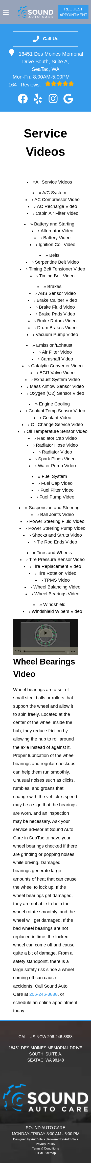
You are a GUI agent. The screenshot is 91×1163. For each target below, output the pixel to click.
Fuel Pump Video (56, 497)
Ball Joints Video (57, 514)
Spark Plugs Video (57, 458)
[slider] (45, 651)
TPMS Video (57, 580)
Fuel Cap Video (57, 483)
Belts (54, 255)
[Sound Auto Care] (35, 12)
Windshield (54, 604)
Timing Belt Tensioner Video (57, 268)
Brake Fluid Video (57, 307)
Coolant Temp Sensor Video (57, 410)
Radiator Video (57, 452)
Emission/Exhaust (54, 345)
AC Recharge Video (57, 206)
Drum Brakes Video (57, 327)
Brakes (54, 286)
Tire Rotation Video (57, 573)
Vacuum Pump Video (57, 334)
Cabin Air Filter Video (57, 213)
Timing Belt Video (57, 275)
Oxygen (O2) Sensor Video (57, 393)
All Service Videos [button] (53, 182)
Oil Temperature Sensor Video (57, 431)
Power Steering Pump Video (56, 528)
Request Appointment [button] (73, 12)
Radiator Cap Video (57, 438)
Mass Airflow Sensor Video (57, 386)
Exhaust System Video (57, 379)
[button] (23, 99)
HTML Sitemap (45, 1153)
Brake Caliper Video (57, 300)
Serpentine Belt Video (57, 262)
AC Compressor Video (57, 199)
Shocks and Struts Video (57, 535)
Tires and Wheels (54, 552)
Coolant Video (57, 417)
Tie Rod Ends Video (57, 542)
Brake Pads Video (57, 313)
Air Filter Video (57, 352)
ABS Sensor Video (57, 293)
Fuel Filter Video (57, 490)
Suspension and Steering (54, 507)
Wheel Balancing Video (56, 587)
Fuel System (54, 476)
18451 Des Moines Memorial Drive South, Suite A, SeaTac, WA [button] (51, 61)
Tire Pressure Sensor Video (57, 559)
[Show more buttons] (73, 651)
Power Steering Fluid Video (56, 521)
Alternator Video (57, 230)
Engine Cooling (54, 403)
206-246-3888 (43, 994)
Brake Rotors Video (57, 320)
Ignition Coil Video (57, 244)
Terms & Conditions (45, 1148)
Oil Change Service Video (57, 424)
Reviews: (25, 84)
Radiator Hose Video (57, 445)
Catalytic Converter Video (57, 365)
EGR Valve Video (57, 372)
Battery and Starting (54, 223)
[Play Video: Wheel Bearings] (45, 633)
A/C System (54, 192)
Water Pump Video (57, 465)
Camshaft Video (57, 358)
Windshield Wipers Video (57, 611)
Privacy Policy (45, 1144)
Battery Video (57, 237)
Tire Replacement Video (57, 566)
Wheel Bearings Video (56, 593)
